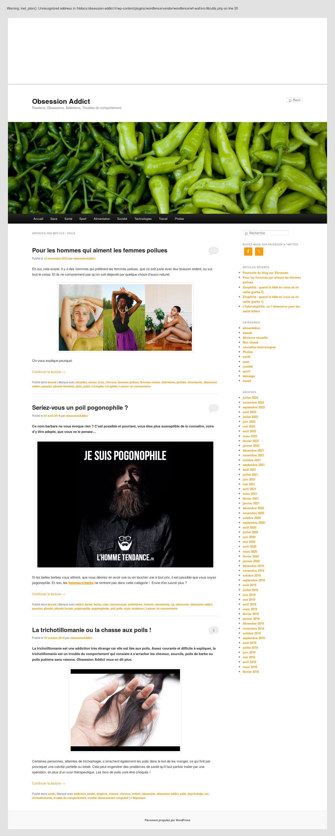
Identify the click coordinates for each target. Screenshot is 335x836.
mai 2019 (249, 599)
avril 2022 (249, 431)
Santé (68, 218)
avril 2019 (249, 604)
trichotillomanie (42, 798)
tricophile (111, 386)
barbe (88, 604)
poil (113, 608)
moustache (195, 382)
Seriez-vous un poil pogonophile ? (80, 407)
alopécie (101, 794)
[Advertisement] (167, 50)
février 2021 (251, 498)
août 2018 (249, 642)
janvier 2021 (251, 503)
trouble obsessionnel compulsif (108, 798)
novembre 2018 (253, 628)
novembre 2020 (253, 513)
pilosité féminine (63, 386)
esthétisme (135, 604)
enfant (136, 794)
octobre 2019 (252, 575)
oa (172, 604)
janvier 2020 (251, 561)
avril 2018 (249, 662)
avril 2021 (249, 489)
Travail (163, 218)
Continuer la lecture (48, 371)
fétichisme (168, 382)
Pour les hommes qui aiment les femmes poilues (99, 250)
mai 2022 (249, 426)
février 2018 (251, 671)
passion (46, 386)
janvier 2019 (251, 618)
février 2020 (251, 556)
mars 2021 (250, 493)
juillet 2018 (250, 647)
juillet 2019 (250, 590)
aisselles (81, 382)
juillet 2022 (250, 416)
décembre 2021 (253, 450)
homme (149, 604)
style (127, 608)
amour (92, 382)
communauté (117, 604)
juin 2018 (249, 652)
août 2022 (249, 412)
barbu (97, 604)
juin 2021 (249, 479)
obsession (182, 604)
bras (101, 382)
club (105, 604)
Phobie (179, 218)
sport (246, 371)
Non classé (250, 342)
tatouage (249, 376)
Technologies (143, 218)
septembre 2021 (254, 464)
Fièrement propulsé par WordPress (167, 820)
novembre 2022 (253, 402)
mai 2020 (249, 541)
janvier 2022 (251, 445)
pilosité (48, 608)
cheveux (111, 382)
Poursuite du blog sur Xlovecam (266, 272)
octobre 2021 (252, 460)
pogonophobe (100, 608)
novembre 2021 (253, 455)
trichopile (98, 386)
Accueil (38, 218)
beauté (52, 382)
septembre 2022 (254, 407)
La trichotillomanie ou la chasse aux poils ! (91, 629)
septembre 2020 (254, 522)
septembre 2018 (254, 638)
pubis (86, 386)
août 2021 (249, 469)
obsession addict (201, 604)
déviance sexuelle (255, 337)
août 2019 (249, 585)
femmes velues (150, 382)
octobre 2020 (252, 518)
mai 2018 (249, 657)
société (248, 366)
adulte (91, 794)
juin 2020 (249, 537)
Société (122, 218)
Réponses (138, 798)
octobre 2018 (252, 633)
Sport (82, 218)
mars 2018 (250, 667)
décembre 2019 (253, 566)
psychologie (195, 794)
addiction (80, 794)
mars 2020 (250, 551)
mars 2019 (250, 609)
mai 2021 (249, 484)
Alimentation (102, 218)
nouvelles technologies (259, 347)
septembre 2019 (254, 580)
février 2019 (251, 614)
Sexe (53, 218)
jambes (181, 382)
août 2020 (249, 527)
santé (51, 794)
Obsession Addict (61, 101)
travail (247, 381)
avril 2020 (249, 546)
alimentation (251, 328)
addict (79, 604)
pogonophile (82, 608)
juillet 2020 (250, 532)
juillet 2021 (250, 474)
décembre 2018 (253, 623)
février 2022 (251, 441)
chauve (113, 794)
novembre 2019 (253, 570)
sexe (246, 361)
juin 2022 (249, 421)
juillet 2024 (250, 397)
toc (207, 794)
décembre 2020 (253, 508)
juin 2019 (249, 594)
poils (79, 386)
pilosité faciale (63, 608)
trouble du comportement (70, 798)
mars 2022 (250, 436)
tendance (138, 608)
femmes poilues (128, 382)
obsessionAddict (84, 258)
